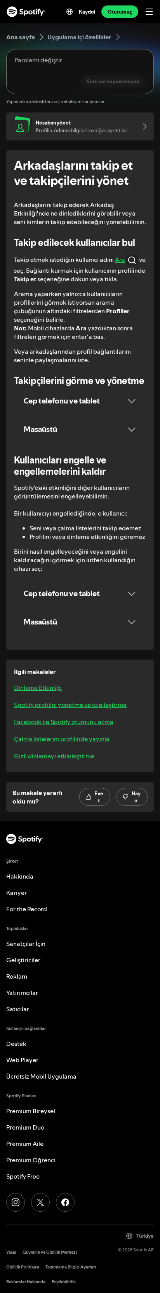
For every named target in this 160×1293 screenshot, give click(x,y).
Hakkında (19, 876)
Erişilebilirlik (64, 1282)
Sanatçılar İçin (25, 943)
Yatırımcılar (22, 992)
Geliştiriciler (23, 960)
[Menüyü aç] (149, 11)
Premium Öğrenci (31, 1160)
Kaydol (87, 11)
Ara (120, 259)
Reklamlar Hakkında (25, 1282)
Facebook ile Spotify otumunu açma (63, 722)
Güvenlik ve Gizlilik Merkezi (50, 1252)
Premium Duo (25, 1127)
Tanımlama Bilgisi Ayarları (70, 1267)
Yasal (11, 1252)
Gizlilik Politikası (22, 1267)
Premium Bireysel (30, 1111)
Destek (16, 1043)
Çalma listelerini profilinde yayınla (62, 739)
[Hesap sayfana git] (142, 126)
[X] (40, 1202)
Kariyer (16, 892)
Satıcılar (17, 1009)
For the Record (26, 909)
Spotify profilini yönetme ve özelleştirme (70, 704)
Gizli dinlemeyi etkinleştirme (54, 756)
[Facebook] (65, 1202)
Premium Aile (24, 1143)
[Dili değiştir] (69, 11)
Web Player (22, 1060)
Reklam (16, 976)
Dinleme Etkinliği (38, 687)
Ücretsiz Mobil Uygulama (41, 1076)
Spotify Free (23, 1176)
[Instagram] (15, 1202)
